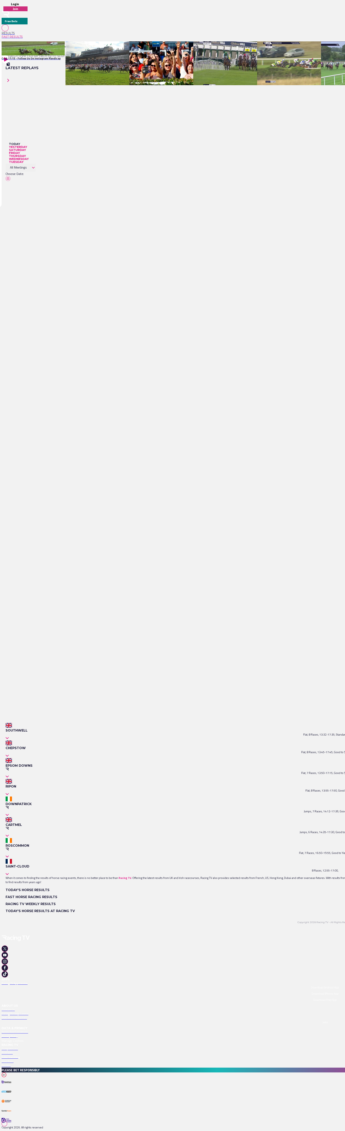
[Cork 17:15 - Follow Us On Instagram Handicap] (31, 48)
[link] (15, 33)
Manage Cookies (13, 1040)
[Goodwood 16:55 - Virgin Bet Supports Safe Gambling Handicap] (297, 48)
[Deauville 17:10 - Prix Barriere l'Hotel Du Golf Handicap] (100, 48)
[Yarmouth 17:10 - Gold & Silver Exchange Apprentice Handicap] (169, 48)
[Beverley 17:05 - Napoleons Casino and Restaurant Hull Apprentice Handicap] (242, 48)
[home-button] (6, 14)
